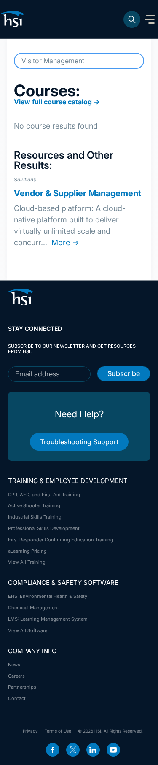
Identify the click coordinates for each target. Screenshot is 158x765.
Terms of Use (58, 731)
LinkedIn (93, 750)
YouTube (113, 750)
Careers (16, 676)
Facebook (52, 750)
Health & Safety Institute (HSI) (13, 19)
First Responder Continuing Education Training (60, 540)
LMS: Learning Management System (48, 619)
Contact (17, 698)
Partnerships (22, 687)
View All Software (27, 630)
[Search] (131, 19)
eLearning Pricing (27, 551)
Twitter (73, 750)
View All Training (27, 562)
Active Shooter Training (34, 505)
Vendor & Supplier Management (77, 193)
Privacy (30, 731)
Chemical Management (33, 608)
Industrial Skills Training (35, 517)
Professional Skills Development (44, 528)
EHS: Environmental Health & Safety (47, 596)
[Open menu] (149, 19)
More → (65, 242)
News (14, 665)
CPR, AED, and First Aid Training (44, 494)
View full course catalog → (57, 101)
